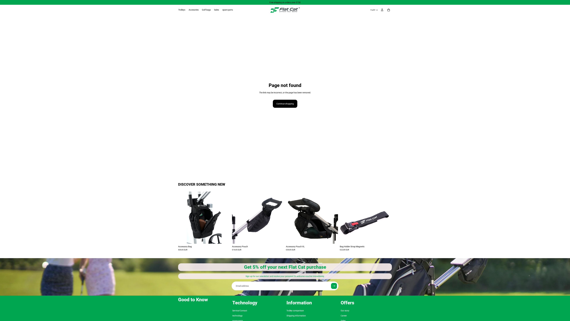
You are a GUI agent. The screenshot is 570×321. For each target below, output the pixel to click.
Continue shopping (285, 104)
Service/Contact (239, 310)
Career (344, 315)
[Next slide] (225, 217)
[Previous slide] (182, 217)
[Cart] (388, 10)
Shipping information (296, 315)
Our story (345, 310)
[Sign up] (334, 286)
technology (237, 315)
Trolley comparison (295, 310)
